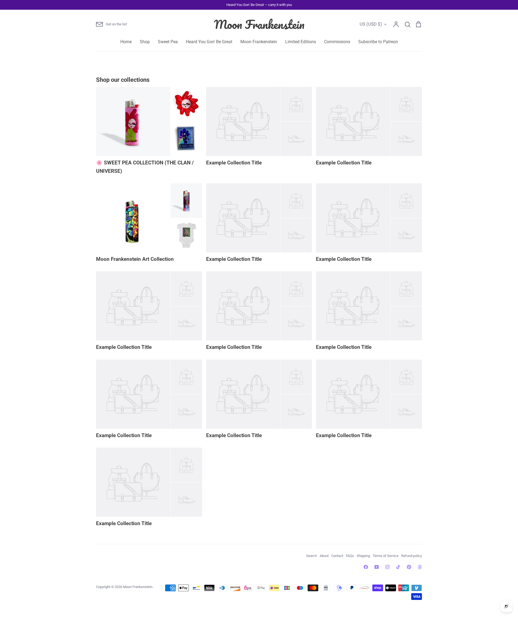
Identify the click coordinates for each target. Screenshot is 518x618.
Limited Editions (300, 41)
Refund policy (411, 556)
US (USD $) (371, 24)
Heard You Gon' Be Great (209, 41)
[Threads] (419, 567)
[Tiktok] (398, 567)
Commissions (337, 41)
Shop (145, 41)
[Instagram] (387, 567)
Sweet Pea (168, 41)
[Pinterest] (409, 567)
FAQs (350, 556)
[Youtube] (376, 567)
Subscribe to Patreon (378, 41)
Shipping (363, 556)
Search (311, 556)
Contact (337, 556)
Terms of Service (385, 556)
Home (126, 41)
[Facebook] (365, 567)
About (324, 556)
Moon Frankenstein (259, 24)
